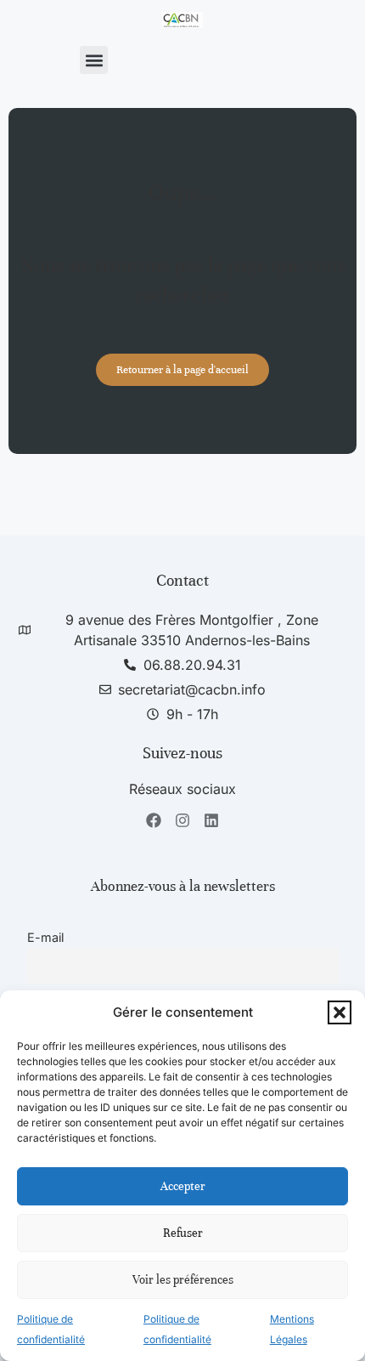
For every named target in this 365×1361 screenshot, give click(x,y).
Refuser (183, 1233)
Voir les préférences (182, 1280)
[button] (339, 1012)
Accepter (182, 1186)
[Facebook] (154, 820)
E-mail (45, 937)
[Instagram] (183, 820)
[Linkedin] (211, 820)
